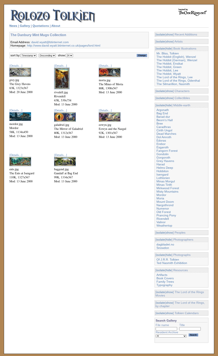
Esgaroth (162, 147)
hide (169, 48)
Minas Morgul (165, 181)
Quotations (41, 25)
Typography (164, 285)
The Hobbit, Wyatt (168, 73)
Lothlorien (163, 178)
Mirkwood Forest (167, 188)
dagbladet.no (165, 244)
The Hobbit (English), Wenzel (176, 56)
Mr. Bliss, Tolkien (167, 53)
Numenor (162, 208)
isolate (160, 34)
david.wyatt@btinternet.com (50, 42)
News (13, 25)
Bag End (162, 113)
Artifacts (161, 275)
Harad (160, 164)
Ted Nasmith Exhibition (171, 263)
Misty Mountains (167, 191)
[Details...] (15, 66)
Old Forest (163, 212)
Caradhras (163, 127)
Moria (160, 198)
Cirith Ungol (164, 130)
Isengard (162, 174)
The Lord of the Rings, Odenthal (178, 80)
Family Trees (165, 281)
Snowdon (162, 248)
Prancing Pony (166, 215)
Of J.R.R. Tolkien (167, 259)
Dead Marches (166, 133)
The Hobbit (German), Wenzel (176, 60)
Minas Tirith (164, 184)
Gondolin (162, 154)
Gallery (25, 25)
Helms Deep (164, 167)
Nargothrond (165, 205)
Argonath (162, 110)
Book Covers (165, 278)
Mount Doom (165, 201)
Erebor (161, 144)
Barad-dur (163, 116)
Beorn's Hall (164, 120)
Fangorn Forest (167, 150)
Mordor (161, 195)
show (169, 34)
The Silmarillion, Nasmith (173, 84)
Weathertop (164, 225)
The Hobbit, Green (169, 67)
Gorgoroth (163, 157)
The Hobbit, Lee (167, 70)
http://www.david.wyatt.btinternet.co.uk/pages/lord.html (63, 45)
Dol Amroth (163, 137)
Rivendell (162, 218)
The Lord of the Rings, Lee (174, 77)
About (55, 25)
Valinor (161, 222)
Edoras (161, 140)
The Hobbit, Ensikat (169, 63)
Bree (159, 123)
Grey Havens (165, 161)
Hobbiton (162, 171)
